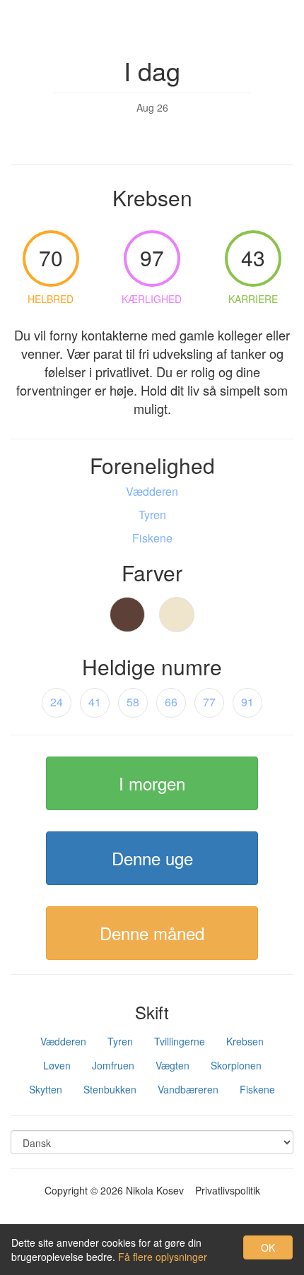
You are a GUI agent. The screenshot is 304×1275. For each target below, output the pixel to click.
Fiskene (257, 1089)
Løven (57, 1065)
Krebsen (245, 1041)
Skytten (45, 1089)
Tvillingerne (179, 1041)
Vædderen (63, 1041)
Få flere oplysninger (162, 1257)
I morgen (152, 783)
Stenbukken (109, 1089)
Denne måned (152, 932)
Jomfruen (113, 1065)
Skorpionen (236, 1065)
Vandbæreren (188, 1089)
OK (268, 1247)
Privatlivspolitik (227, 1190)
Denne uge (152, 858)
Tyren (120, 1041)
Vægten (172, 1065)
